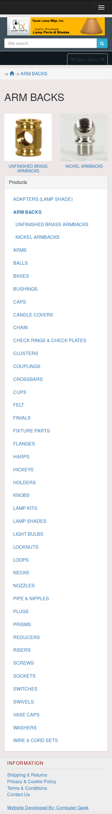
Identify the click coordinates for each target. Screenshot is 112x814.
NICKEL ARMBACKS (84, 166)
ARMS (20, 250)
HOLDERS (24, 482)
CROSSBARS (28, 379)
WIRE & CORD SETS (35, 740)
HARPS (21, 456)
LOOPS (21, 559)
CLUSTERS (25, 353)
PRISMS (22, 624)
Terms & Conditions (27, 788)
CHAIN (20, 327)
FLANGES (24, 443)
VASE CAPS (26, 714)
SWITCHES (25, 688)
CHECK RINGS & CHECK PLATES (49, 340)
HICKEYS (23, 469)
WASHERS (25, 727)
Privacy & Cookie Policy (31, 781)
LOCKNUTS (25, 547)
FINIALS (22, 417)
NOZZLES (24, 585)
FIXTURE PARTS (31, 430)
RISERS (22, 650)
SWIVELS (23, 701)
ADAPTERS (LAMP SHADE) (43, 199)
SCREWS (23, 662)
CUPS (19, 392)
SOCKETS (24, 675)
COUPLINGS (26, 366)
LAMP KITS (25, 508)
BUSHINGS (25, 288)
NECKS (21, 572)
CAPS (19, 301)
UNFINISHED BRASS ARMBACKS (28, 168)
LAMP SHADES (30, 521)
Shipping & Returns (27, 774)
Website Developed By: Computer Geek (47, 807)
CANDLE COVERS (33, 314)
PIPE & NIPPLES (31, 598)
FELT (18, 404)
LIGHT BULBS (28, 534)
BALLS (20, 263)
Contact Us (18, 794)
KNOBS (21, 495)
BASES (21, 275)
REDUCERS (26, 637)
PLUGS (21, 611)
